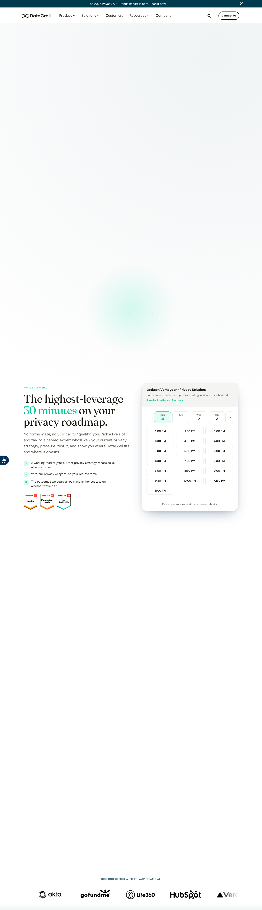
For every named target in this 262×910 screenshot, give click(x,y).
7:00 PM (189, 461)
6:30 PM (160, 461)
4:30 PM (219, 441)
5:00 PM (160, 451)
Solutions (89, 15)
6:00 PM (219, 451)
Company (163, 15)
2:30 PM (190, 431)
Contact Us (229, 15)
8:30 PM (189, 470)
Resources (138, 15)
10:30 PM (219, 480)
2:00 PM (160, 431)
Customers (114, 15)
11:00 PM (160, 490)
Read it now (157, 4)
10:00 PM (190, 480)
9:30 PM (160, 480)
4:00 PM (189, 441)
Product (65, 15)
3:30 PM (160, 441)
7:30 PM (219, 461)
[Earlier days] (150, 417)
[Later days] (230, 417)
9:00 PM (219, 470)
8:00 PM (160, 470)
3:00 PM (219, 431)
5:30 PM (189, 451)
